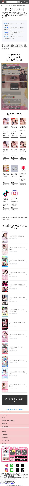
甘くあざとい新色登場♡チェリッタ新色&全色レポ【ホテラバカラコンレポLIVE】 (16, 5)
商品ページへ (6, 136)
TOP (2, 5)
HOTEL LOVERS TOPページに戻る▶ (14, 409)
